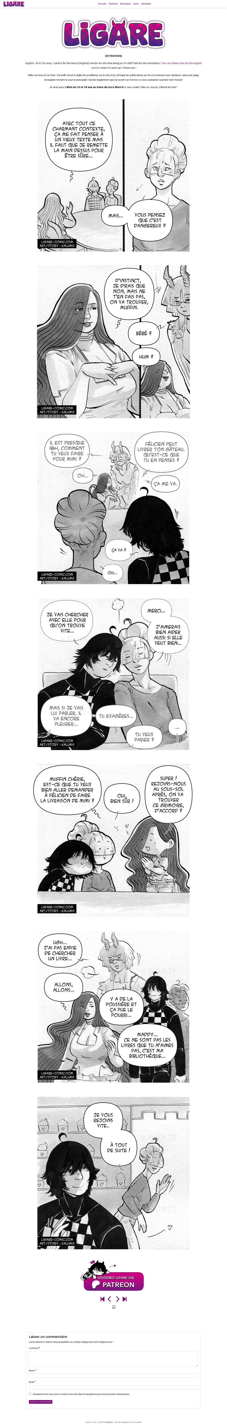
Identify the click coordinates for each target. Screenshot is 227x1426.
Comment (34, 1348)
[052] (117, 1300)
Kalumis (109, 1422)
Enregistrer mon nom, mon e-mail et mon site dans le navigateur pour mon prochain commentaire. (81, 1394)
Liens (136, 4)
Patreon (113, 4)
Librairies (146, 4)
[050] (110, 1300)
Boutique (125, 4)
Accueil (102, 4)
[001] (102, 1300)
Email (31, 1382)
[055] (124, 1300)
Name (32, 1370)
